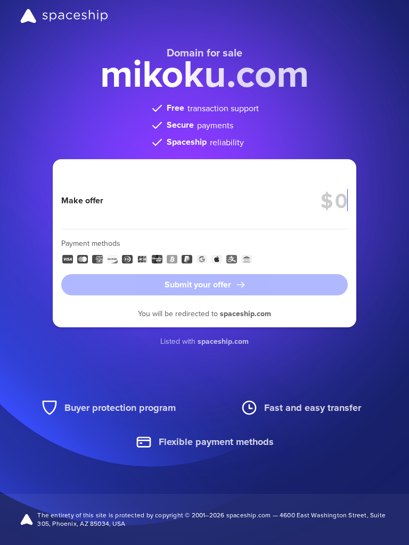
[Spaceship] (64, 16)
